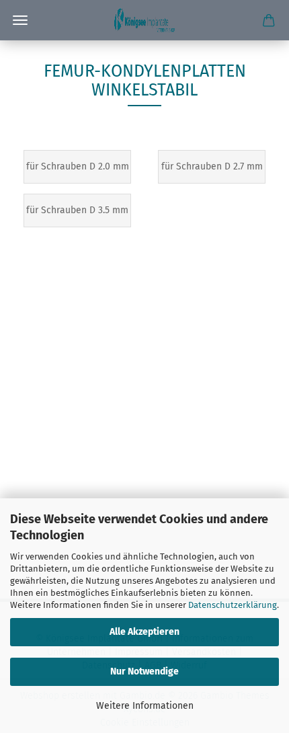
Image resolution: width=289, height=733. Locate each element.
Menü (20, 20)
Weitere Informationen (145, 705)
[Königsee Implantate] (144, 20)
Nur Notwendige (144, 671)
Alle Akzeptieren (144, 632)
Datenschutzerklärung (232, 605)
